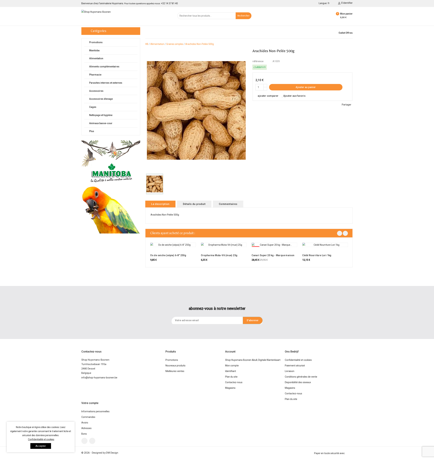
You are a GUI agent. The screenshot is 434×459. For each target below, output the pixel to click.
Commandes (88, 417)
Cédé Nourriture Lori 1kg (316, 255)
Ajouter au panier (306, 87)
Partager (346, 104)
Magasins (230, 388)
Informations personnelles (95, 411)
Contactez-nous (91, 351)
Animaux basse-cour (113, 123)
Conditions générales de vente (301, 376)
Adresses (86, 428)
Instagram (92, 441)
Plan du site (231, 376)
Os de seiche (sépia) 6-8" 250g (168, 255)
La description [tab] (160, 204)
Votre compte (89, 403)
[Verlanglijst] (328, 15)
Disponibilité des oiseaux (298, 382)
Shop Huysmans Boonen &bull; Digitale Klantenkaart (252, 360)
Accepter (40, 445)
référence (257, 61)
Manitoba (113, 50)
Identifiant (230, 371)
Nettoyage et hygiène (113, 115)
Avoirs (84, 422)
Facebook (84, 441)
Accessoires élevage (113, 99)
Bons (84, 433)
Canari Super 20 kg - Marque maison (273, 255)
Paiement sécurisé (295, 365)
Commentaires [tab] (228, 204)
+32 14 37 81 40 (169, 3)
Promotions (96, 42)
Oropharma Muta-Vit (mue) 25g (219, 255)
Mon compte (232, 365)
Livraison (289, 371)
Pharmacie (113, 74)
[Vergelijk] (320, 15)
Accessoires (113, 91)
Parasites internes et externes (113, 82)
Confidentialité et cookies (298, 360)
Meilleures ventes (174, 371)
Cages (113, 107)
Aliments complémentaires (113, 66)
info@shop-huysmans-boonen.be (99, 377)
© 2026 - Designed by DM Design (99, 452)
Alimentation (113, 58)
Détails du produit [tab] (194, 204)
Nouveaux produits (175, 365)
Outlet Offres (346, 32)
